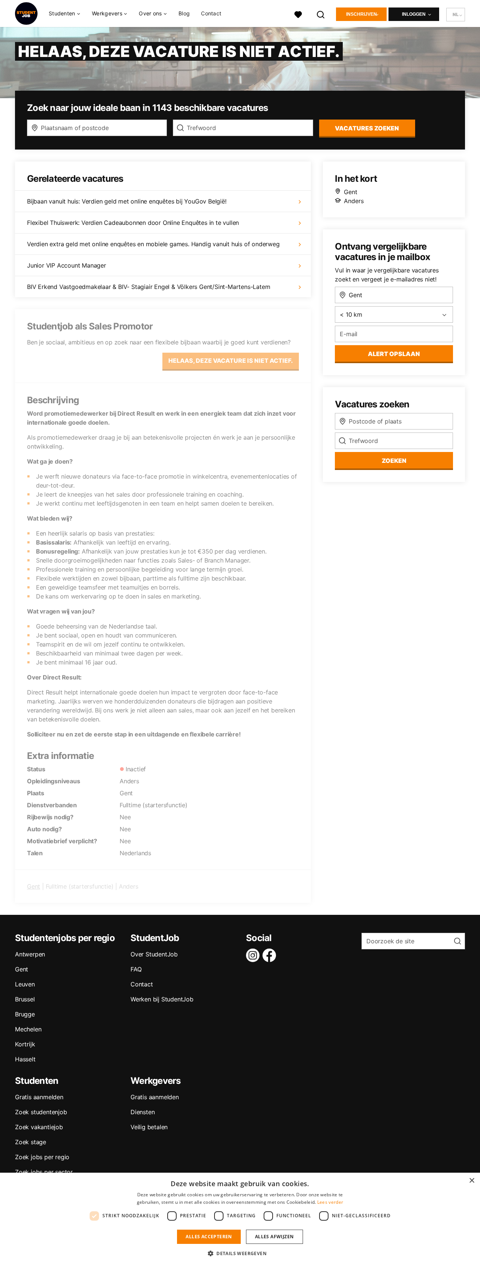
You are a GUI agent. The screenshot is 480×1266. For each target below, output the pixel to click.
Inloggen (414, 14)
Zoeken (394, 460)
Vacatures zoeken (367, 128)
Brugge (25, 1014)
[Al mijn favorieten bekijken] (298, 13)
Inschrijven (361, 14)
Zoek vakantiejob (39, 1127)
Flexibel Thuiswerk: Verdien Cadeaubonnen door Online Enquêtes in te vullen (133, 222)
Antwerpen (30, 954)
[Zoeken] (321, 13)
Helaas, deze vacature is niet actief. (230, 360)
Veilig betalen (149, 1127)
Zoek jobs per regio (42, 1157)
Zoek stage (30, 1142)
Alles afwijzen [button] (274, 1236)
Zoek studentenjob (41, 1112)
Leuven (25, 984)
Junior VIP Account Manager (66, 265)
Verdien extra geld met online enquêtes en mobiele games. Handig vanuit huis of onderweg (153, 244)
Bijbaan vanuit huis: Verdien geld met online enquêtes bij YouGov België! (126, 201)
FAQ (135, 969)
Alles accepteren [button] (209, 1236)
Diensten (142, 1112)
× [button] (471, 1181)
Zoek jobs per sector (44, 1172)
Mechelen (28, 1029)
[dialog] (240, 1219)
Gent (33, 886)
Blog (184, 13)
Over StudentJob (154, 954)
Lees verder (330, 1202)
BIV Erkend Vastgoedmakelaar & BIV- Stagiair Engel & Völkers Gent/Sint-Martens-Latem (148, 286)
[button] (240, 1253)
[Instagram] (254, 955)
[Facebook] (270, 955)
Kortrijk (25, 1044)
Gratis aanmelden (39, 1097)
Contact (211, 13)
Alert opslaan (394, 354)
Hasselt (25, 1059)
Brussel (25, 999)
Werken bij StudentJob (162, 999)
